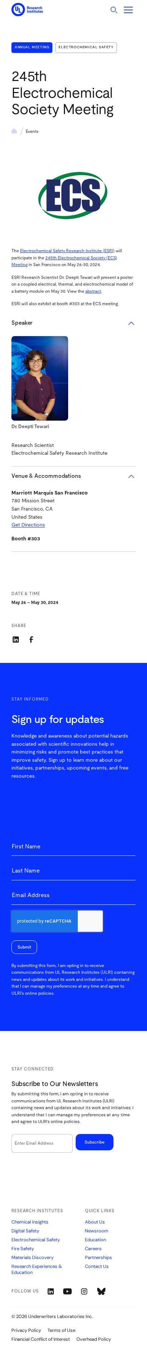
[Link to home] (27, 10)
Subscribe (95, 1142)
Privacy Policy (26, 1330)
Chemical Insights (30, 1222)
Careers (93, 1249)
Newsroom (96, 1231)
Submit (24, 947)
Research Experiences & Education (36, 1269)
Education (95, 1240)
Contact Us (97, 1266)
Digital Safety (25, 1231)
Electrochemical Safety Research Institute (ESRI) (67, 251)
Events (32, 131)
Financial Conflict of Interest (40, 1339)
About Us (95, 1222)
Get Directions (28, 525)
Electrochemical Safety (86, 47)
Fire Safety (22, 1249)
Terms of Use (61, 1330)
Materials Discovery (32, 1257)
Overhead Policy (93, 1339)
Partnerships (98, 1257)
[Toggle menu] (128, 10)
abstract (93, 291)
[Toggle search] (114, 10)
